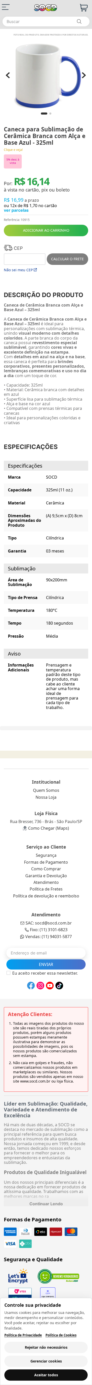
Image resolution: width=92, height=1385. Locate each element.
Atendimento (46, 882)
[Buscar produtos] (79, 21)
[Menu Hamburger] (5, 7)
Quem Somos (46, 790)
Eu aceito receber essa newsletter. (45, 973)
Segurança (46, 855)
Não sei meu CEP (18, 269)
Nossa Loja (46, 797)
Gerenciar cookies (46, 1361)
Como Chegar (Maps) (48, 828)
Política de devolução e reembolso (46, 896)
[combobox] (46, 21)
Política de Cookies (60, 1335)
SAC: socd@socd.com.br (49, 923)
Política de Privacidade (23, 1335)
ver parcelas (16, 210)
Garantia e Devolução (46, 876)
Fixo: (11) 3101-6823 (48, 929)
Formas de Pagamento (46, 862)
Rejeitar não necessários (46, 1347)
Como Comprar (46, 869)
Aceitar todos (46, 1374)
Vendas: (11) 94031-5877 (48, 936)
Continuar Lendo (46, 1203)
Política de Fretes (46, 889)
